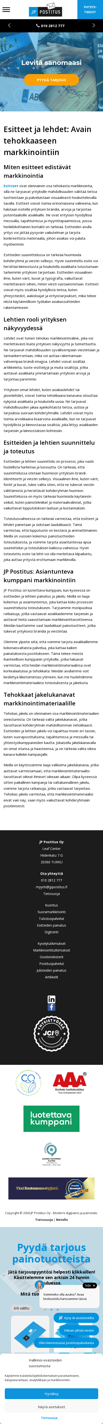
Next (91, 25)
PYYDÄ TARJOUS (51, 79)
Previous (12, 25)
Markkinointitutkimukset (51, 950)
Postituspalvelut (51, 963)
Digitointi (51, 932)
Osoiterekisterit (51, 957)
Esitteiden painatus (51, 925)
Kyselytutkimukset (52, 943)
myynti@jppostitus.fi (51, 887)
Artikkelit (51, 977)
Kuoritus (51, 905)
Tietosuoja (49, 1418)
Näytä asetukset (51, 1406)
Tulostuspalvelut (51, 918)
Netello (62, 1219)
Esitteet (11, 185)
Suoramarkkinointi (52, 912)
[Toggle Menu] (6, 9)
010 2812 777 (51, 880)
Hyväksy (52, 1393)
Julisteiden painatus (51, 970)
